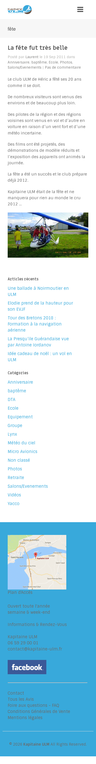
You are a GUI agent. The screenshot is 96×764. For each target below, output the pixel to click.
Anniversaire (18, 62)
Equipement (20, 417)
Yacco (13, 503)
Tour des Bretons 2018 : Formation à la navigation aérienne (35, 324)
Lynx (12, 434)
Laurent (31, 57)
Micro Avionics (22, 451)
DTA (11, 399)
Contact (16, 693)
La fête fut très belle (38, 48)
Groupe (15, 425)
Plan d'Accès (20, 592)
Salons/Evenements (24, 67)
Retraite (16, 477)
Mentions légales (25, 717)
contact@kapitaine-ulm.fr (35, 649)
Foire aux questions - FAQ (33, 705)
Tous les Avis (21, 699)
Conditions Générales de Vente (39, 711)
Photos (66, 62)
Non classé (19, 460)
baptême (39, 62)
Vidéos (14, 495)
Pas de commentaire (63, 67)
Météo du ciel (21, 443)
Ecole (53, 62)
